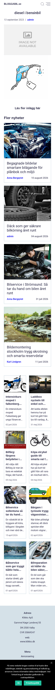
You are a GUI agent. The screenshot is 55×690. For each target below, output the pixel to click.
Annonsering (27, 656)
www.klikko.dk (27, 641)
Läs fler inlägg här (27, 108)
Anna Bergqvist (15, 177)
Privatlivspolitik (32, 683)
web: (27, 637)
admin (30, 19)
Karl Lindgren (14, 361)
